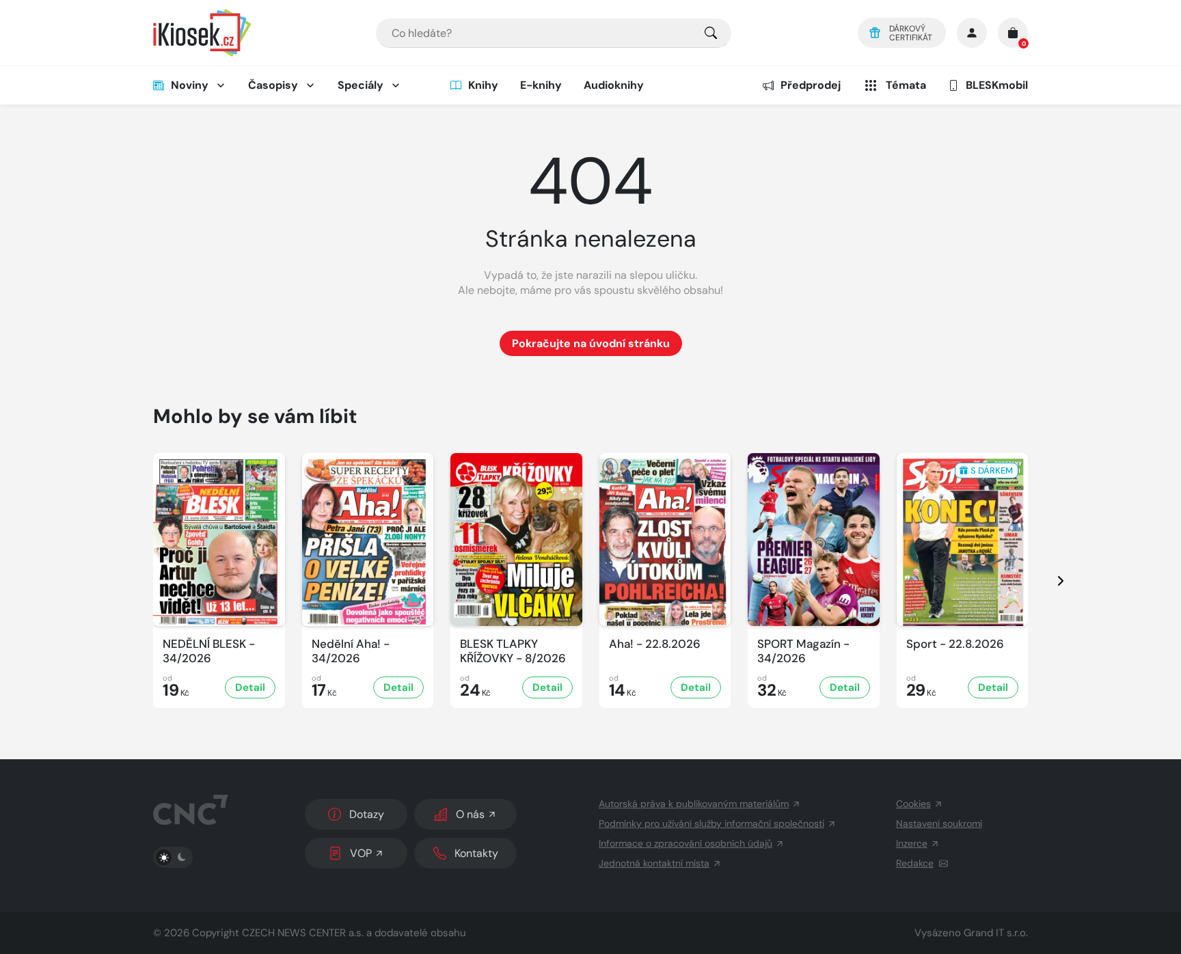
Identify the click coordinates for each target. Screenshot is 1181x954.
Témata (906, 85)
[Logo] (202, 33)
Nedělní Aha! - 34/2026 (351, 651)
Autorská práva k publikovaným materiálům (694, 804)
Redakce (915, 863)
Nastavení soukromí (939, 823)
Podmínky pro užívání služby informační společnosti (711, 823)
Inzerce (911, 843)
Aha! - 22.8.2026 (655, 644)
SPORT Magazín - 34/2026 (803, 651)
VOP (361, 853)
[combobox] (553, 33)
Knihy (483, 85)
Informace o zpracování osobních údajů (685, 843)
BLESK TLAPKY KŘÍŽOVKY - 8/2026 (513, 651)
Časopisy (273, 85)
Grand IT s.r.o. (996, 933)
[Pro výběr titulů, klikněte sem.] (710, 33)
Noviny (189, 85)
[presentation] (1048, 580)
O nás (470, 814)
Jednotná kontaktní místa (654, 863)
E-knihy (541, 85)
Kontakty (476, 853)
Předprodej (810, 85)
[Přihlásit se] (972, 33)
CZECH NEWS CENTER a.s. (303, 933)
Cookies (913, 804)
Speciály (360, 85)
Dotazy (366, 814)
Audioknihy (614, 85)
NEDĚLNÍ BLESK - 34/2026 (209, 651)
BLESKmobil (997, 85)
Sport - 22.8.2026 (955, 644)
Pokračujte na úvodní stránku (591, 343)
